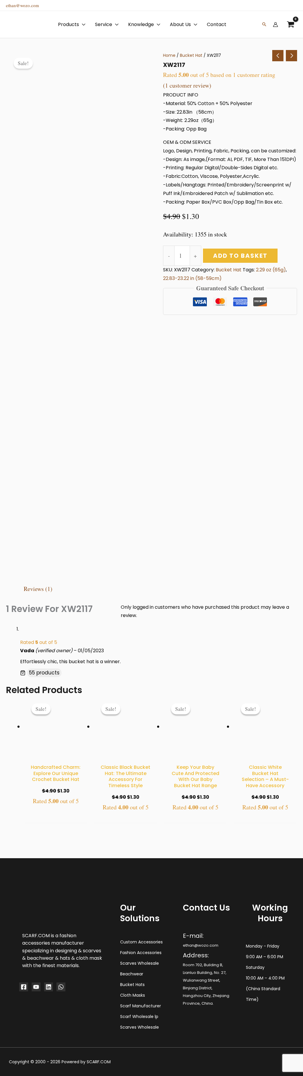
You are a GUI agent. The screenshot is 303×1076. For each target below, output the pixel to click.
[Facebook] (23, 986)
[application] (82, 24)
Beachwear (131, 974)
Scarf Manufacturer (140, 1006)
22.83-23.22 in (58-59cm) (192, 278)
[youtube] (36, 986)
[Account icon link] (275, 24)
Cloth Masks (132, 995)
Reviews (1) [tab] (38, 589)
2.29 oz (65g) (271, 269)
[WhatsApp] (61, 986)
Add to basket (240, 256)
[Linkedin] (48, 986)
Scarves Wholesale (139, 963)
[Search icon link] (264, 24)
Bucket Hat (191, 55)
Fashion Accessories (141, 953)
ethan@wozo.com (22, 5)
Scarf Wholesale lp (139, 1016)
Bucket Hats (132, 985)
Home (169, 55)
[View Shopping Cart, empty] (290, 24)
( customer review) (187, 85)
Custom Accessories (141, 942)
